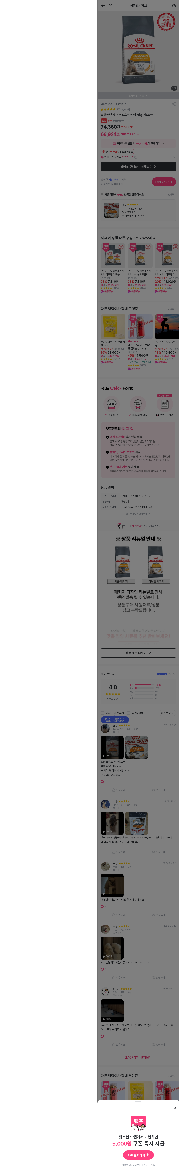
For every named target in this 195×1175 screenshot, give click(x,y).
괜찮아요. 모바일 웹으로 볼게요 (138, 1165)
